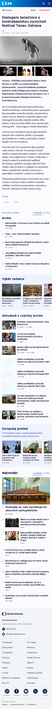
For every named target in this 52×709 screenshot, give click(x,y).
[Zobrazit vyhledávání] (43, 3)
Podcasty (6, 662)
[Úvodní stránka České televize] (12, 613)
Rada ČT (30, 662)
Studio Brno (32, 652)
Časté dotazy (32, 678)
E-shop (5, 672)
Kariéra (30, 667)
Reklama (31, 647)
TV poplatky (7, 652)
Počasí (5, 667)
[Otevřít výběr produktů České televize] (49, 3)
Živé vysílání (7, 647)
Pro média (31, 642)
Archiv (6, 202)
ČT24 (16, 202)
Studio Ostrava (33, 657)
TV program (7, 642)
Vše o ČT (5, 683)
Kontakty (31, 683)
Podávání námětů (34, 672)
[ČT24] (7, 3)
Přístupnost (31, 704)
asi (3, 31)
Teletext (5, 657)
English (4, 704)
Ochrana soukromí (17, 704)
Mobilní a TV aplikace (11, 678)
